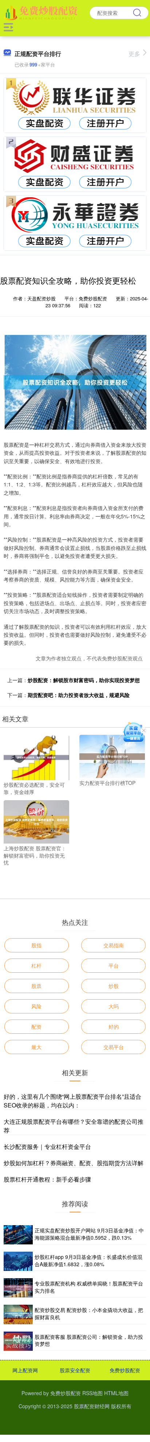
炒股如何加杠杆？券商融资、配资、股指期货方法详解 (73, 1163)
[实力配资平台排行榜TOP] (112, 755)
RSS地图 (92, 1393)
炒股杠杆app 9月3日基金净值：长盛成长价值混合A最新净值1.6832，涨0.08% (88, 1260)
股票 (36, 985)
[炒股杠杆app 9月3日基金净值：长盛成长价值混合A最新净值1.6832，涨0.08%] (18, 1261)
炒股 (113, 985)
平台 (113, 965)
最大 (36, 1046)
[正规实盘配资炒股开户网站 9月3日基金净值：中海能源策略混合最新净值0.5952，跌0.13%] (18, 1234)
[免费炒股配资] (41, 12)
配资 (36, 1026)
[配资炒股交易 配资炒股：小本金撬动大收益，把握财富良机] (18, 1314)
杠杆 (36, 965)
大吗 (113, 1006)
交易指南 (113, 945)
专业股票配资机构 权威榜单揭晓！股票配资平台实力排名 (89, 1287)
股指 (36, 945)
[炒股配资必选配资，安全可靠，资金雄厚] (36, 756)
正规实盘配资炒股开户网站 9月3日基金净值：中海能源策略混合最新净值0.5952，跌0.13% (89, 1234)
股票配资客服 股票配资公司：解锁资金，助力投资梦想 (89, 1340)
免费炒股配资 (125, 1370)
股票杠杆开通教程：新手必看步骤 (47, 1179)
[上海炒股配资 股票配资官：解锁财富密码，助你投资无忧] (36, 821)
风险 (36, 1006)
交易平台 (113, 1046)
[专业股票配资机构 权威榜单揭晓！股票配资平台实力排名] (18, 1287)
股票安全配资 (75, 1370)
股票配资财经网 (92, 1406)
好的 (113, 1026)
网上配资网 (25, 1370)
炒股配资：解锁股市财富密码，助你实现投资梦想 (84, 680)
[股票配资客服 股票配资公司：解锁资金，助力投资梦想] (18, 1341)
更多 (134, 53)
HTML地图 (116, 1393)
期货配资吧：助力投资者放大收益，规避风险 (79, 694)
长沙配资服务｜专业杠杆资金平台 (47, 1146)
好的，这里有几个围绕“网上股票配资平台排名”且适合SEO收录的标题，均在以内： (72, 1100)
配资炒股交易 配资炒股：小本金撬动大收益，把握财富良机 (89, 1313)
